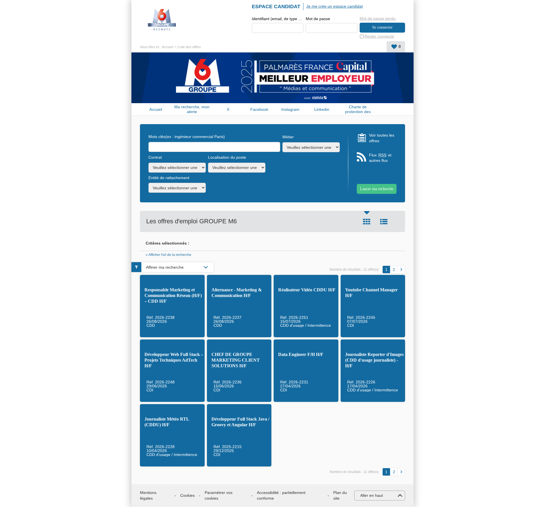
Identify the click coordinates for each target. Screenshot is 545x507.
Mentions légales (148, 495)
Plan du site (340, 495)
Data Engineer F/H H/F (300, 354)
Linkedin (321, 109)
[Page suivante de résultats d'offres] (401, 269)
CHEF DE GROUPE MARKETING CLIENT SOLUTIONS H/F (235, 360)
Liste (384, 221)
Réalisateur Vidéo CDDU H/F (307, 289)
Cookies (187, 495)
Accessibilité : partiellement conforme (281, 495)
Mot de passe (318, 18)
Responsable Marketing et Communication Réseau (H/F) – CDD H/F (173, 295)
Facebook (259, 109)
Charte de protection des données (358, 109)
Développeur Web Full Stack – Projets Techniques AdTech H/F (173, 360)
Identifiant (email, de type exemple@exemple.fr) (277, 18)
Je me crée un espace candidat (334, 6)
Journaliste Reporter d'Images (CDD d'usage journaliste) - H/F (374, 360)
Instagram (290, 109)
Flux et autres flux (380, 158)
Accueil (167, 47)
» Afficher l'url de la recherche (168, 255)
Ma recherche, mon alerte (191, 109)
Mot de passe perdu (378, 18)
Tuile (366, 221)
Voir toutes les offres (381, 138)
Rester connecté (379, 36)
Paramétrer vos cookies (218, 495)
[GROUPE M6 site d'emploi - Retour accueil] (162, 19)
